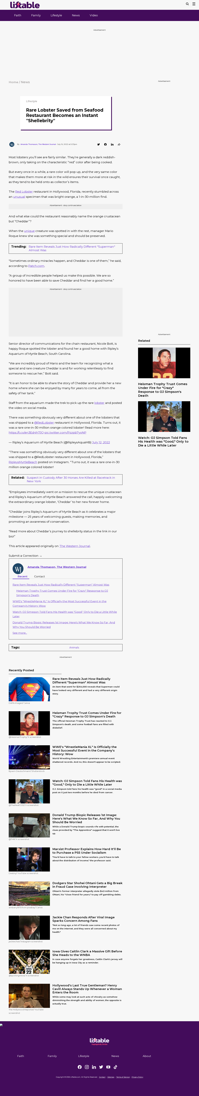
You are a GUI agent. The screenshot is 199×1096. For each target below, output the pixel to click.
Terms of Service (123, 1077)
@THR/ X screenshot (19, 839)
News (76, 15)
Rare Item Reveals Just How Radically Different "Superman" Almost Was (72, 248)
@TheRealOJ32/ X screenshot (24, 805)
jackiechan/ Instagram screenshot (26, 941)
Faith (17, 15)
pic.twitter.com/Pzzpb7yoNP (65, 432)
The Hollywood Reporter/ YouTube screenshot (26, 1011)
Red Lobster (24, 191)
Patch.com (36, 266)
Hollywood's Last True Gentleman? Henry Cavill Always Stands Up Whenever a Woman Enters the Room (87, 989)
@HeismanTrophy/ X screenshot (25, 737)
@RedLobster (44, 422)
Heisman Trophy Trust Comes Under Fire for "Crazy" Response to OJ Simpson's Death (162, 389)
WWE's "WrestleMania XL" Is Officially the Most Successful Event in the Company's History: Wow (84, 750)
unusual (19, 197)
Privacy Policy (137, 1077)
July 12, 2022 (101, 442)
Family (36, 15)
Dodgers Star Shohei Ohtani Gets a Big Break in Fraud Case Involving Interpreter (87, 884)
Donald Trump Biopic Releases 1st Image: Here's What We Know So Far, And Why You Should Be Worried (86, 818)
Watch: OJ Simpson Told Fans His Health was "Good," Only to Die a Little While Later (163, 441)
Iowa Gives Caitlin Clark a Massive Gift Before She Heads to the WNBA (87, 953)
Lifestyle (56, 15)
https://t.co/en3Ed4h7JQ (26, 432)
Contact (39, 576)
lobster (99, 403)
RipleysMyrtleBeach (23, 462)
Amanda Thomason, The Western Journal (57, 567)
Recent (22, 576)
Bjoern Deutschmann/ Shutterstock (27, 771)
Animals (74, 647)
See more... (20, 632)
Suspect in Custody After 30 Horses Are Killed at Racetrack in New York (71, 479)
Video (94, 15)
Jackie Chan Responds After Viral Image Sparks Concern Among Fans (83, 919)
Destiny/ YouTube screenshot (23, 873)
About (147, 1056)
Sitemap (110, 1077)
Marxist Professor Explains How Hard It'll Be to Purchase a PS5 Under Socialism (86, 850)
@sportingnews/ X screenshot (24, 975)
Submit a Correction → (25, 555)
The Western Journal (74, 546)
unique (29, 231)
